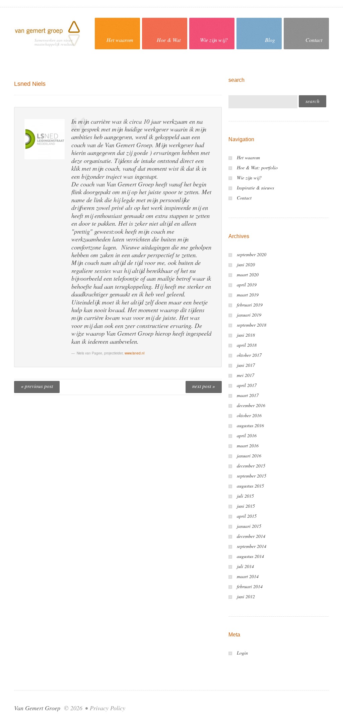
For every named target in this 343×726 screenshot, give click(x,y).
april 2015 (247, 516)
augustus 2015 (250, 486)
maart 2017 (248, 395)
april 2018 (247, 345)
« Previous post (37, 386)
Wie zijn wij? (214, 39)
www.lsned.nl (134, 352)
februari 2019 (250, 304)
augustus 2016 (250, 425)
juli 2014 (245, 566)
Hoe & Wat (169, 39)
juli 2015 (245, 496)
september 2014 (251, 546)
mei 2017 (245, 375)
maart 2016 (248, 445)
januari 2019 (249, 315)
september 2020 (251, 254)
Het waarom (120, 39)
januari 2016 (249, 455)
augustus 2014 (250, 556)
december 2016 (251, 405)
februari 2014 (250, 586)
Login (242, 653)
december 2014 (251, 536)
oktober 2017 (249, 355)
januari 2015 (249, 526)
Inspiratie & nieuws (255, 187)
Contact (313, 39)
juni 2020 (246, 264)
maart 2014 (248, 576)
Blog (270, 39)
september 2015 (251, 475)
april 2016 (247, 435)
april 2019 (247, 284)
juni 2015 (246, 506)
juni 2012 (246, 596)
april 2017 (247, 385)
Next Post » (203, 386)
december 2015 (251, 465)
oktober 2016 (249, 415)
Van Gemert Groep (37, 708)
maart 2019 (248, 294)
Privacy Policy (107, 708)
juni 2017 (246, 365)
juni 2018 (246, 335)
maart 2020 (248, 274)
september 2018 (251, 325)
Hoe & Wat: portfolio (257, 167)
